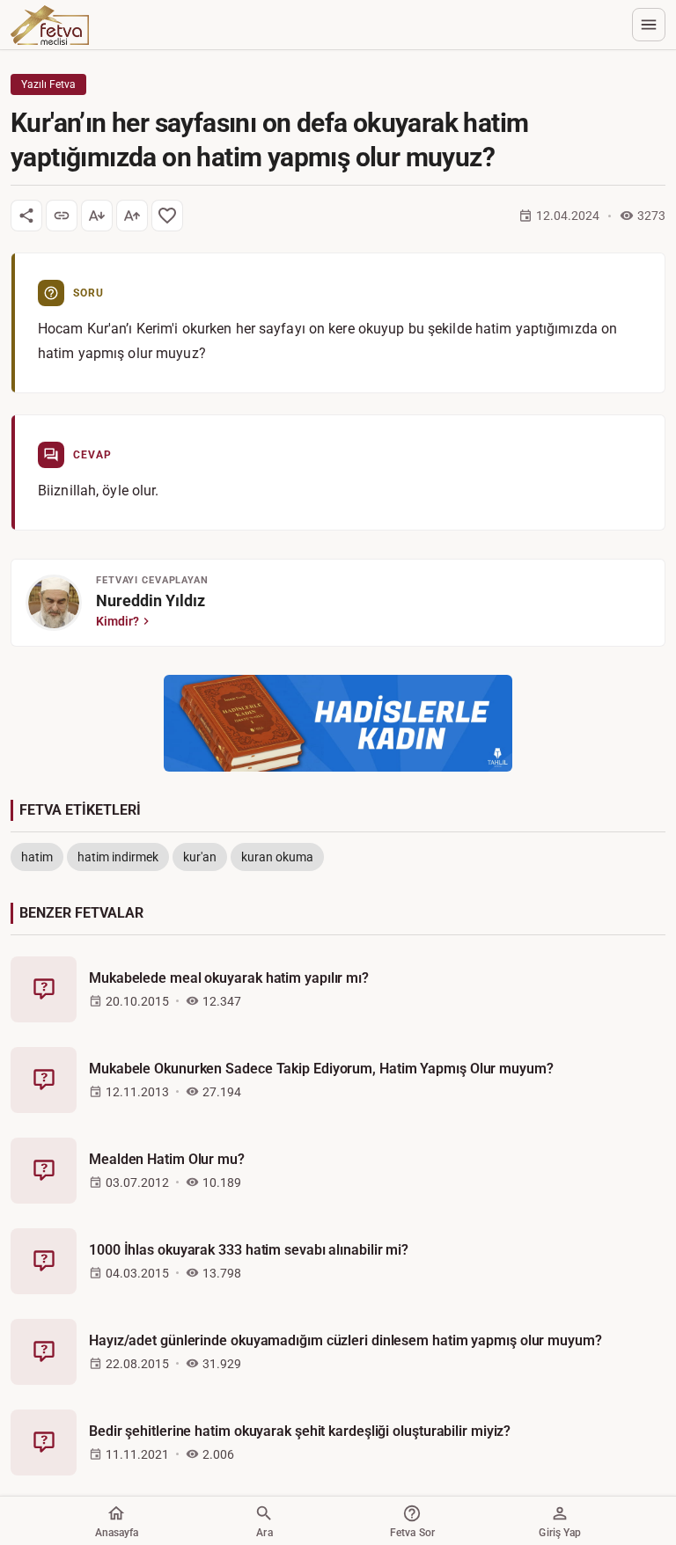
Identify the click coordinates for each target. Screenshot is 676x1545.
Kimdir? (117, 621)
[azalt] (97, 215)
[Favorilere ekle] (167, 215)
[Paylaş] (26, 215)
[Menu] (648, 24)
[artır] (132, 215)
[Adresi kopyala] (61, 215)
